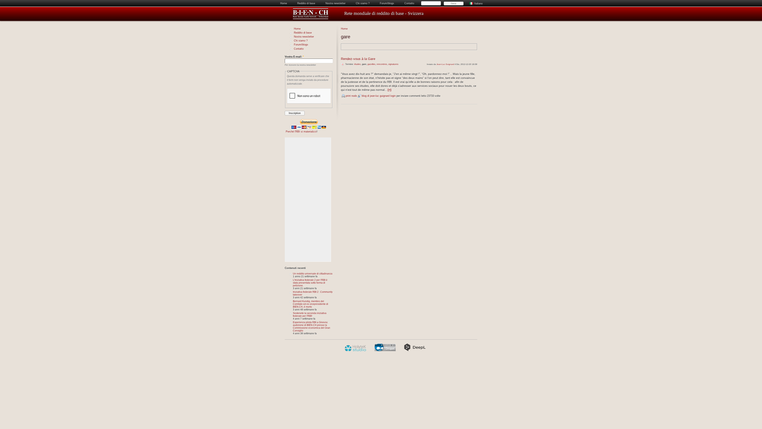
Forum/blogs (387, 3)
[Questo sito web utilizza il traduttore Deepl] (414, 350)
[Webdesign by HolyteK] (355, 350)
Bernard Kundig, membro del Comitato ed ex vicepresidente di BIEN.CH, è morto (310, 304)
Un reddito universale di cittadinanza (312, 273)
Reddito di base (306, 3)
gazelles (371, 64)
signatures (393, 64)
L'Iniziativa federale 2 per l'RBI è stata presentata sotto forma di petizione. (310, 283)
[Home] (310, 18)
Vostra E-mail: (294, 56)
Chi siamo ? (362, 3)
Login (393, 95)
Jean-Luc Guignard (445, 64)
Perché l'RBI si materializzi (301, 131)
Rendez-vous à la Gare (358, 59)
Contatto (409, 3)
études (357, 64)
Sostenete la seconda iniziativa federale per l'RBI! (309, 314)
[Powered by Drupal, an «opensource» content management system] (385, 350)
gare (364, 64)
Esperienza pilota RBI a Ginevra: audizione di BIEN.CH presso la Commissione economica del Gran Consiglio (311, 326)
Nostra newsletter (335, 3)
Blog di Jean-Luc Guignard (376, 95)
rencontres (382, 64)
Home (283, 3)
